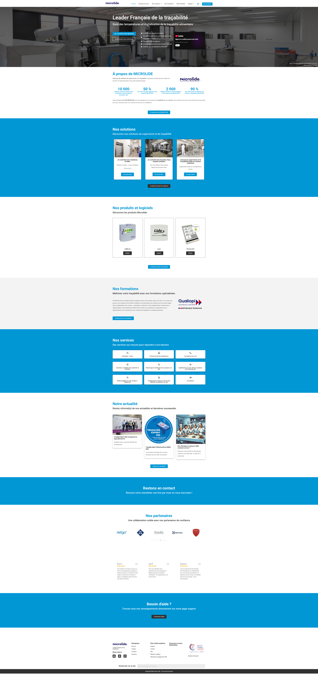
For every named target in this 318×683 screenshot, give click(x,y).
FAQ (151, 651)
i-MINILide (127, 249)
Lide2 (159, 249)
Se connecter (207, 4)
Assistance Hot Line (190, 356)
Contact (152, 649)
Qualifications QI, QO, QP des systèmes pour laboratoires (190, 368)
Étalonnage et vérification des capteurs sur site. (159, 368)
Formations (190, 381)
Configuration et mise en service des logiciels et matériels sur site (159, 381)
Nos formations (169, 4)
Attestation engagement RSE (158, 657)
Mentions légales (155, 654)
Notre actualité (181, 4)
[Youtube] (114, 656)
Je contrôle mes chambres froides (127, 160)
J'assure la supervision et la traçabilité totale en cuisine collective (190, 161)
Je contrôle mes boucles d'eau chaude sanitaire (159, 160)
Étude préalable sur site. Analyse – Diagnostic (127, 381)
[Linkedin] (125, 656)
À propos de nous (144, 4)
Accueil (133, 4)
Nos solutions (156, 4)
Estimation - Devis (127, 356)
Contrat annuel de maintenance (158, 356)
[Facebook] (119, 656)
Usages (134, 649)
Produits (134, 651)
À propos (134, 654)
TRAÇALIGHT (190, 249)
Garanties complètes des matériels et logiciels (127, 368)
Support (190, 4)
